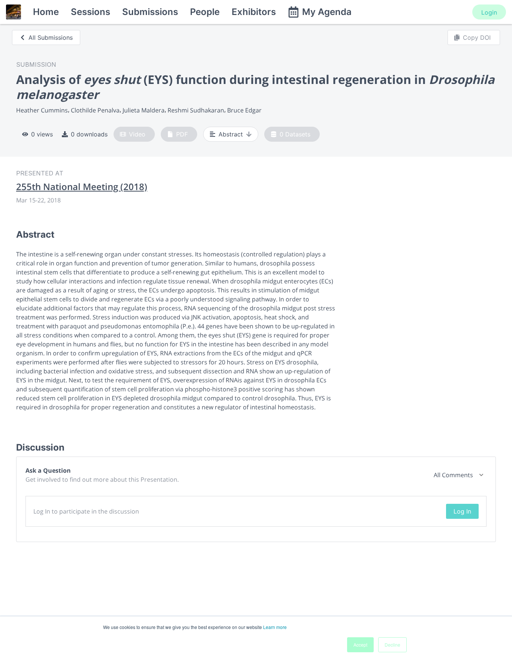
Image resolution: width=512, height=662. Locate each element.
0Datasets (295, 134)
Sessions (90, 11)
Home (46, 11)
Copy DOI (477, 37)
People (205, 11)
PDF (182, 134)
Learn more (275, 627)
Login (489, 12)
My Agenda (327, 11)
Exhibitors (254, 11)
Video (137, 134)
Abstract (231, 134)
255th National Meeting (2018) (81, 187)
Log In (462, 511)
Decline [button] (392, 644)
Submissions (150, 11)
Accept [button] (360, 644)
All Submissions (50, 37)
